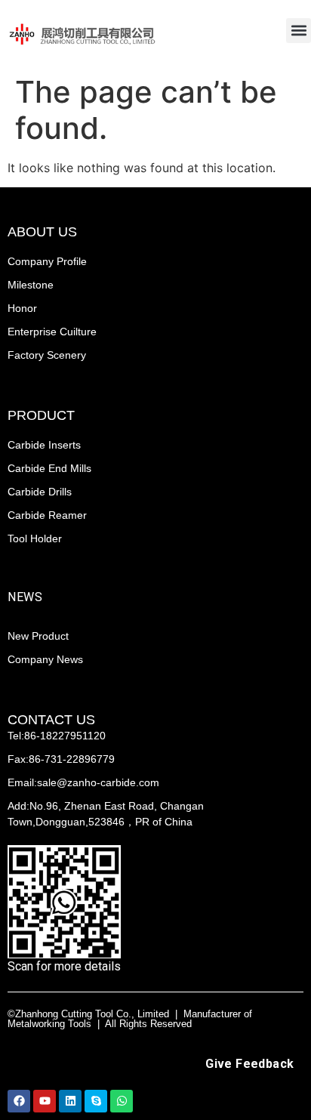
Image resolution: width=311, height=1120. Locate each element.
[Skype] (96, 1101)
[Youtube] (44, 1101)
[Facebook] (19, 1101)
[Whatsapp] (121, 1101)
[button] (298, 30)
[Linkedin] (70, 1101)
